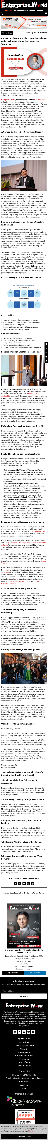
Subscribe (39, 10)
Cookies (31, 1131)
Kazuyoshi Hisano (8, 99)
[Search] (2, 14)
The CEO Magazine (38, 531)
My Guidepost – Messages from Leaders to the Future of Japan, (23, 543)
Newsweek (6, 572)
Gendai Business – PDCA (20, 581)
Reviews (32, 10)
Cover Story (7, 33)
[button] (15, 883)
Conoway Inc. (39, 99)
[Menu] (46, 13)
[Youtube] (46, 357)
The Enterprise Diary (20, 10)
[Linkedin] (46, 344)
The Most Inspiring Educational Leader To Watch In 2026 (24, 951)
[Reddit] (46, 361)
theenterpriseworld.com (25, 1119)
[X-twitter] (46, 348)
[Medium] (46, 352)
